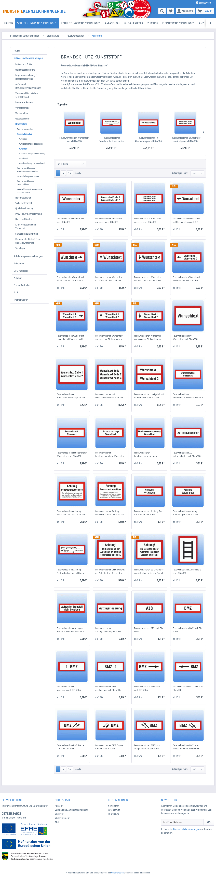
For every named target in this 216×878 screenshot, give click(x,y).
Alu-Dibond (23, 158)
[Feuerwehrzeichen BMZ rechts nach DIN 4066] (149, 666)
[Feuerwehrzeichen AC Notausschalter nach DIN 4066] (188, 432)
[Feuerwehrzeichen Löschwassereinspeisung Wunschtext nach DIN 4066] (149, 432)
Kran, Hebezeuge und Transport (25, 226)
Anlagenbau (19, 263)
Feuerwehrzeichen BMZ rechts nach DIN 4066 (147, 688)
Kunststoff (23, 148)
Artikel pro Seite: (180, 173)
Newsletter (113, 806)
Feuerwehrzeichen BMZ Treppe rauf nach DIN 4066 (70, 747)
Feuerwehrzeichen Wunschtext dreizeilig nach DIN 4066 (147, 220)
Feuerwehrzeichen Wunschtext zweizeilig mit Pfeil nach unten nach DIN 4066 (147, 337)
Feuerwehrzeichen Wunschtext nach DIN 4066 (74, 139)
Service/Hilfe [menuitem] (205, 3)
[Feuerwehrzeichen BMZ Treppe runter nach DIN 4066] (110, 725)
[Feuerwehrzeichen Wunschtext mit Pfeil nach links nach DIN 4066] (188, 198)
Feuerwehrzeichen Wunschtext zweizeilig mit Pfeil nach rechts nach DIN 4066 (70, 337)
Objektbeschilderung (25, 70)
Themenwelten (21, 300)
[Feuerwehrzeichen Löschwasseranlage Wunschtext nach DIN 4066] (110, 432)
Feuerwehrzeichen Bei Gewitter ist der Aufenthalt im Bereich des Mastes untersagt (110, 571)
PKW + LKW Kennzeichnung (28, 214)
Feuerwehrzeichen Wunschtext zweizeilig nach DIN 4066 (185, 139)
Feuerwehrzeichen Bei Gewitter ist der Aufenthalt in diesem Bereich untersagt (149, 571)
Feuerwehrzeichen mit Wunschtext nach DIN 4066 (185, 337)
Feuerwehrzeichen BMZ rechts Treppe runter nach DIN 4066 (186, 747)
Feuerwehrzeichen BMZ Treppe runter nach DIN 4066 (109, 747)
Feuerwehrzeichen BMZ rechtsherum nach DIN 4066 (107, 688)
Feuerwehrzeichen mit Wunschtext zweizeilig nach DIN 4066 (71, 396)
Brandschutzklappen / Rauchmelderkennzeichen (27, 170)
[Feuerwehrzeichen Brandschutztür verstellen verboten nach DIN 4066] (112, 122)
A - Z (16, 292)
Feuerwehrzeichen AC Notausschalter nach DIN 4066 (186, 454)
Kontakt (59, 806)
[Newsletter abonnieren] (209, 822)
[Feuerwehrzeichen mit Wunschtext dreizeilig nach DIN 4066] (110, 374)
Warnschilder (21, 113)
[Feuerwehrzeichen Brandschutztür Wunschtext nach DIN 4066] (188, 374)
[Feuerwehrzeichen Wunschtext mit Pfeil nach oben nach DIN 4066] (110, 257)
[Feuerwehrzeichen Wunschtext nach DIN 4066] (74, 122)
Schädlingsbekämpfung (26, 234)
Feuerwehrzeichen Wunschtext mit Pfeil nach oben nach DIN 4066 (109, 279)
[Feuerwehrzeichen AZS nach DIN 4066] (149, 608)
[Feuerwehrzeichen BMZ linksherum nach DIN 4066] (71, 666)
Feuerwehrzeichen (24, 134)
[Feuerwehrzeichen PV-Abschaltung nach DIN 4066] (148, 122)
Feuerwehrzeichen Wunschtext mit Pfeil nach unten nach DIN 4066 (147, 279)
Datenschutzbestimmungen (186, 829)
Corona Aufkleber (22, 285)
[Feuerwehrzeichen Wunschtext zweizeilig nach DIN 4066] (186, 122)
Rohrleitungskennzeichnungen (28, 256)
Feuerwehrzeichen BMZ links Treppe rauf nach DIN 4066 (147, 747)
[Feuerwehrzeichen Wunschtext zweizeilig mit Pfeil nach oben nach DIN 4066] (110, 315)
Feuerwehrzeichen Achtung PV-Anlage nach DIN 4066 (148, 513)
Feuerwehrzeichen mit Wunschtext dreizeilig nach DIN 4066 (109, 396)
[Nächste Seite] (63, 173)
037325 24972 (11, 813)
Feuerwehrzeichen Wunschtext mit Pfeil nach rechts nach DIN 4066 (70, 279)
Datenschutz (114, 810)
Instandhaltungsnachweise (28, 176)
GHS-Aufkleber (21, 271)
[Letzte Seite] (70, 173)
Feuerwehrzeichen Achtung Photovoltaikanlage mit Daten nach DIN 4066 (70, 571)
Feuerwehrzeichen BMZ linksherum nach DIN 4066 (69, 688)
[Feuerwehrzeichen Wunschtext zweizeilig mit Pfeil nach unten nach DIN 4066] (149, 315)
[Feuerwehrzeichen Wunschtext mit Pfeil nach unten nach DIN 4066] (149, 257)
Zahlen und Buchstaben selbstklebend (26, 95)
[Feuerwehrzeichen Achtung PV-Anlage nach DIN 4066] (149, 491)
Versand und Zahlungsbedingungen (71, 810)
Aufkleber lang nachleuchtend (31, 143)
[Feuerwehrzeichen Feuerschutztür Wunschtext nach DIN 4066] (71, 432)
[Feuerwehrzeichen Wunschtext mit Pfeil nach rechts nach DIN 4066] (71, 257)
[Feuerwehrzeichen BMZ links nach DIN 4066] (188, 666)
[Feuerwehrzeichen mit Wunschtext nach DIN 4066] (188, 315)
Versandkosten (117, 872)
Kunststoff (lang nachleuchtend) (32, 153)
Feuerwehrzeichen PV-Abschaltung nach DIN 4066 (148, 139)
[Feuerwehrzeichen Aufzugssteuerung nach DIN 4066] (110, 608)
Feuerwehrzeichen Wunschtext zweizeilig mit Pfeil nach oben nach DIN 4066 (109, 337)
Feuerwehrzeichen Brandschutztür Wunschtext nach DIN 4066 (188, 396)
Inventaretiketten (24, 102)
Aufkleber (23, 139)
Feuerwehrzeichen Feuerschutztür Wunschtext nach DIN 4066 (72, 454)
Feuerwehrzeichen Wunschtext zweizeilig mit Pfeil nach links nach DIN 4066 (186, 279)
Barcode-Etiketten (24, 219)
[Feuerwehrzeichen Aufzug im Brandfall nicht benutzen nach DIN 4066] (71, 608)
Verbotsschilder (22, 108)
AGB (57, 822)
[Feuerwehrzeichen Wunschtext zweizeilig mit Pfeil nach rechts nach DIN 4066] (71, 315)
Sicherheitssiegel (23, 203)
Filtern (64, 164)
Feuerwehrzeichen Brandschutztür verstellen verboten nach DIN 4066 (111, 139)
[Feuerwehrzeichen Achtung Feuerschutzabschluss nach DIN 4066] (71, 491)
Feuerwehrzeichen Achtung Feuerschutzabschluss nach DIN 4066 (71, 513)
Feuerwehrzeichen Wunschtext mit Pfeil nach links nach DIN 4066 (186, 220)
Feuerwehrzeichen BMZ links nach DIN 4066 (188, 688)
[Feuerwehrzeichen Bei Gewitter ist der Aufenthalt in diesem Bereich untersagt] (149, 549)
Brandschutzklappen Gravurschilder (25, 183)
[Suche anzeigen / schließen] (162, 11)
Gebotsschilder (22, 118)
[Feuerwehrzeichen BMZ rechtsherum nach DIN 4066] (110, 666)
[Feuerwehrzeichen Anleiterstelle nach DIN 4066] (188, 549)
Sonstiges (20, 248)
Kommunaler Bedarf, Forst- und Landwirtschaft (28, 241)
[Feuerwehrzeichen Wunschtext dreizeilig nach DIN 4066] (149, 198)
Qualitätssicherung (24, 208)
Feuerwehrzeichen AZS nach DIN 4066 (148, 630)
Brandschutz (21, 124)
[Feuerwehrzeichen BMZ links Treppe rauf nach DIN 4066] (149, 725)
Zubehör (18, 278)
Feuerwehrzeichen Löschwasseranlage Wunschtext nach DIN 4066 (109, 454)
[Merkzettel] (170, 11)
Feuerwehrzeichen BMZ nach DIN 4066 (187, 630)
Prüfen (17, 51)
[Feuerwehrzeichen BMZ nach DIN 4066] (188, 608)
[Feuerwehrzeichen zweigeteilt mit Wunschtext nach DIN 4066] (149, 374)
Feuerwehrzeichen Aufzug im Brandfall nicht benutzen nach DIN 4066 (70, 630)
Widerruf (59, 814)
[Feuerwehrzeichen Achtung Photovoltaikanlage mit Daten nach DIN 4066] (71, 549)
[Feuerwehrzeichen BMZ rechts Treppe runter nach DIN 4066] (188, 725)
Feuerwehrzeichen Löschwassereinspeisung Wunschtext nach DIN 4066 (146, 454)
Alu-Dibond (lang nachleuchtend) (32, 163)
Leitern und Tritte (23, 64)
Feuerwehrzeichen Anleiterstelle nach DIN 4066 (187, 571)
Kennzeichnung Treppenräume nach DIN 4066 (29, 191)
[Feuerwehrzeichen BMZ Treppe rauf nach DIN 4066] (71, 725)
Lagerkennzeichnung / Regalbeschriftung (25, 77)
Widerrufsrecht (62, 818)
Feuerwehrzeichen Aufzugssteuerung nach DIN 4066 (108, 630)
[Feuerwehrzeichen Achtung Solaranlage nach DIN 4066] (188, 491)
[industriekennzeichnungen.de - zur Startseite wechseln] (34, 11)
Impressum (113, 814)
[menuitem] (136, 11)
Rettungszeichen (23, 198)
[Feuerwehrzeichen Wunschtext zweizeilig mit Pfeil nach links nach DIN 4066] (188, 257)
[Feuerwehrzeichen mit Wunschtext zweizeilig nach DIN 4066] (71, 374)
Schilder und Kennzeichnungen (28, 58)
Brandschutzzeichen (25, 129)
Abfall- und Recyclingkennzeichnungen (28, 86)
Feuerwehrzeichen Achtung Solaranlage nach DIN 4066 (185, 513)
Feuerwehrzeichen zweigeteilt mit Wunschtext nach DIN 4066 (149, 396)
